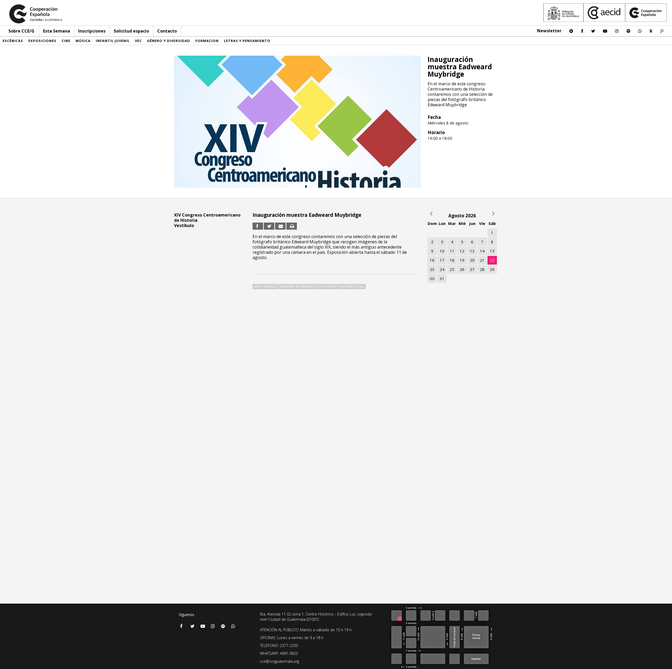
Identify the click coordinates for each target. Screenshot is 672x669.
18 (452, 260)
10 (442, 251)
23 (432, 269)
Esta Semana (56, 31)
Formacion (207, 40)
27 (472, 269)
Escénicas (13, 40)
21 (482, 260)
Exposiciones (42, 40)
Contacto (167, 31)
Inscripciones (92, 31)
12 (462, 251)
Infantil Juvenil (113, 40)
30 (432, 278)
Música (83, 40)
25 (452, 269)
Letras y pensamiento (247, 40)
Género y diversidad (168, 40)
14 (482, 251)
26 (462, 269)
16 (432, 260)
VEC (138, 40)
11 (452, 251)
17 (442, 260)
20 (472, 260)
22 (492, 260)
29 (492, 269)
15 (492, 251)
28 (482, 269)
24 (442, 269)
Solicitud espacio (131, 31)
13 (472, 251)
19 (462, 260)
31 (442, 278)
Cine (66, 40)
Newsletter (549, 31)
